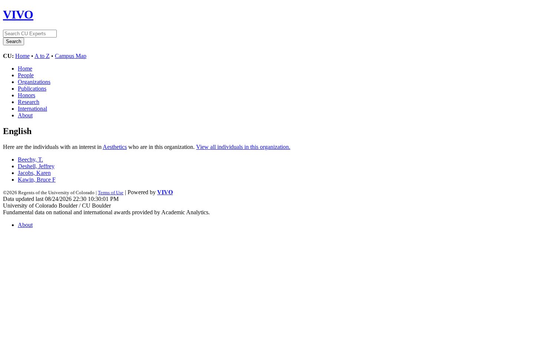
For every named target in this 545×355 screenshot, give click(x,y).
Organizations (34, 82)
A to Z (42, 56)
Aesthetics (115, 147)
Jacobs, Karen (34, 173)
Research (28, 102)
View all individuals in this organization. (243, 147)
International (32, 108)
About (25, 115)
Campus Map (70, 56)
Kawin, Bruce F (37, 179)
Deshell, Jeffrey (36, 166)
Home (22, 56)
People (26, 75)
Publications (32, 88)
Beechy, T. (30, 159)
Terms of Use (110, 192)
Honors (26, 95)
